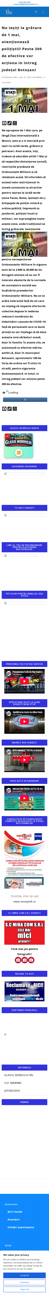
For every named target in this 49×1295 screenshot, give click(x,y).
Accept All (24, 1275)
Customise (24, 1282)
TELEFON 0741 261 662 (24, 896)
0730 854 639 (24, 2)
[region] (24, 1273)
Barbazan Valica (11, 77)
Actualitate (37, 77)
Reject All (24, 1289)
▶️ (19, 452)
